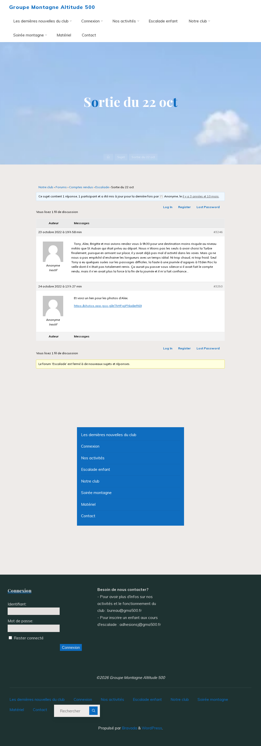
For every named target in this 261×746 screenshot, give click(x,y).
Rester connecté (29, 638)
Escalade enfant (95, 469)
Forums (61, 187)
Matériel (88, 504)
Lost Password (208, 207)
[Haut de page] (241, 726)
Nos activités (93, 458)
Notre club (45, 187)
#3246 (218, 232)
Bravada (129, 728)
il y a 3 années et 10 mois (201, 196)
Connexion (90, 446)
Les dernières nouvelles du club (108, 434)
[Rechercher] (93, 710)
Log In (167, 207)
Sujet (121, 157)
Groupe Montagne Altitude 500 (52, 7)
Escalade (102, 187)
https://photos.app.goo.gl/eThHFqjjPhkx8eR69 (108, 306)
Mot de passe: (20, 620)
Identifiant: (17, 604)
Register (184, 207)
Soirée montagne (96, 492)
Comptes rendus (81, 187)
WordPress (152, 728)
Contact (88, 515)
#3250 (218, 286)
